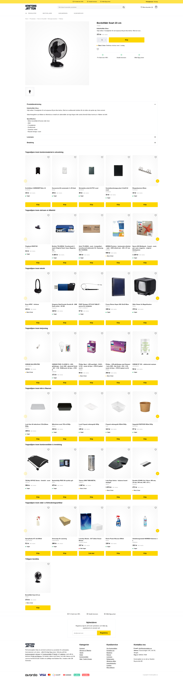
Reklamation (110, 659)
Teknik (81, 652)
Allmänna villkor (111, 661)
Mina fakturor (111, 667)
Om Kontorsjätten (112, 648)
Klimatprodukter (52, 19)
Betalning (109, 652)
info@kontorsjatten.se (145, 648)
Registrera (104, 633)
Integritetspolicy (111, 663)
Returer (109, 655)
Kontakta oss (110, 650)
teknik (55, 654)
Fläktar (61, 19)
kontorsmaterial (30, 654)
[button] (156, 7)
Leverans (109, 657)
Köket (81, 655)
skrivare (37, 654)
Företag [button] (156, 1)
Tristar (99, 25)
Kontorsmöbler (83, 657)
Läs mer (91, 553)
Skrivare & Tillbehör (85, 650)
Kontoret (82, 648)
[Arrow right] (157, 181)
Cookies (109, 665)
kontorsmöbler (47, 654)
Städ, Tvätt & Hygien (85, 659)
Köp (126, 40)
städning (62, 654)
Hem (26, 19)
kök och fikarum (37, 656)
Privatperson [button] (149, 1)
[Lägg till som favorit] (98, 49)
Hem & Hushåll (41, 19)
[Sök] (123, 7)
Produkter (32, 19)
